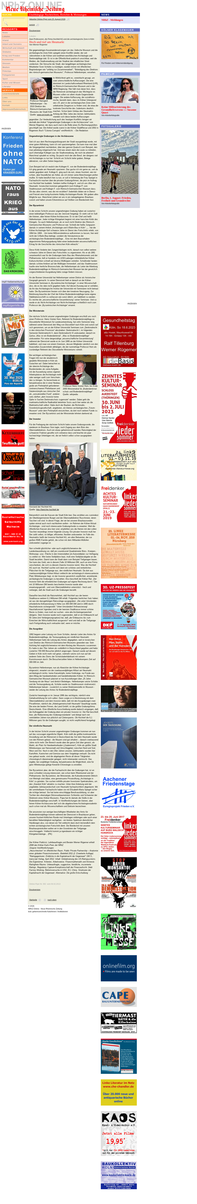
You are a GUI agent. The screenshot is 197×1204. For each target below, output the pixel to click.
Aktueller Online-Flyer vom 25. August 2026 (47, 19)
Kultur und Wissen (11, 83)
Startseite (33, 900)
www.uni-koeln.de (44, 115)
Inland (5, 40)
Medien (6, 67)
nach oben (52, 900)
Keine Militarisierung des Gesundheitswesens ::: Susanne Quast (118, 110)
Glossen (6, 63)
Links (5, 98)
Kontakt (6, 105)
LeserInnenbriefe (10, 94)
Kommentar (8, 60)
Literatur (6, 87)
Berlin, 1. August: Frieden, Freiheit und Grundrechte (116, 199)
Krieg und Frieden (11, 56)
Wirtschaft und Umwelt (13, 48)
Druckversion (34, 31)
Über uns (6, 101)
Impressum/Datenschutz (14, 109)
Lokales (6, 36)
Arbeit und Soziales (12, 44)
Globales (6, 52)
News (5, 33)
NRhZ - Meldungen (112, 19)
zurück (32, 25)
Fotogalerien (8, 75)
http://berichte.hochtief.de (47, 509)
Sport (5, 79)
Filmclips (6, 71)
